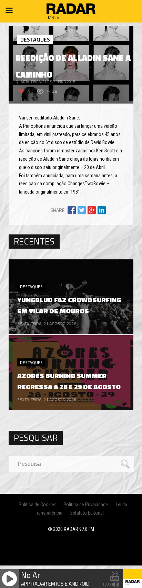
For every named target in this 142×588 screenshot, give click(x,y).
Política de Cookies (38, 504)
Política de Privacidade (85, 504)
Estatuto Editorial (87, 513)
